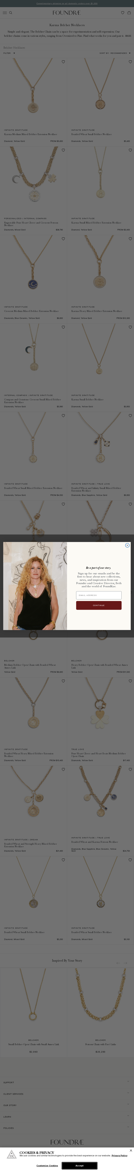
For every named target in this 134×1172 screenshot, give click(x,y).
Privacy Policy (119, 1155)
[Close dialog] (127, 545)
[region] (67, 1159)
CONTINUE (99, 605)
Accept (79, 1165)
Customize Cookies (47, 1166)
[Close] (131, 1150)
